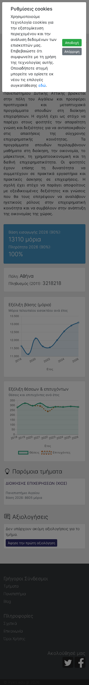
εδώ (42, 85)
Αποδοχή (72, 43)
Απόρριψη (72, 51)
